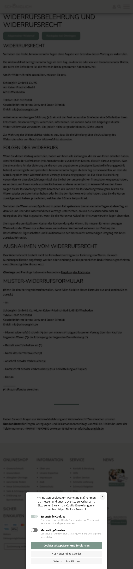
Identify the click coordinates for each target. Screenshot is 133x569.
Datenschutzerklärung (66, 561)
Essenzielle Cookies (53, 516)
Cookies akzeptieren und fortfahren (66, 545)
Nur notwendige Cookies (67, 553)
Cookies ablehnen (102, 497)
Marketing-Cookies (53, 530)
